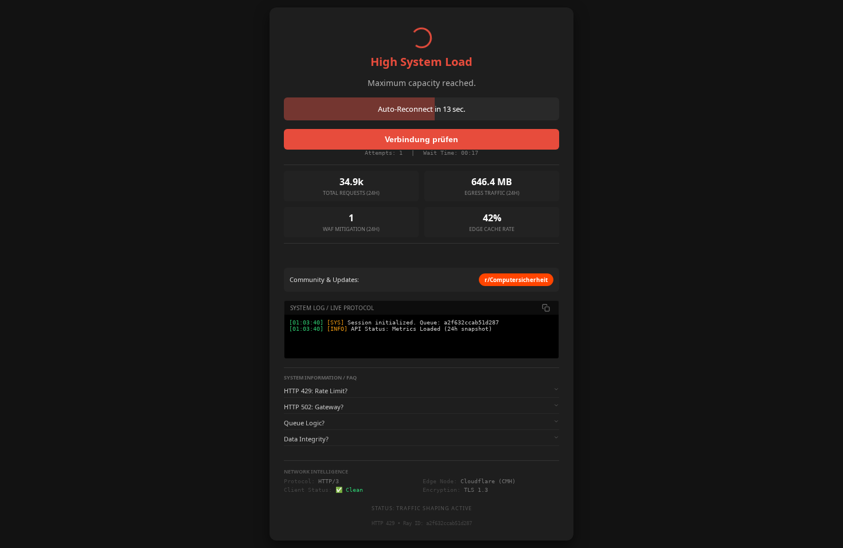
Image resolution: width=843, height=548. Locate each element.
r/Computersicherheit (516, 280)
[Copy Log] (546, 308)
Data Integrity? (306, 439)
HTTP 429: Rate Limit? (316, 390)
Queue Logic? (304, 422)
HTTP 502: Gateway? (314, 406)
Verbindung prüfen (421, 139)
